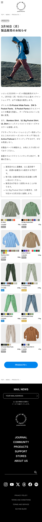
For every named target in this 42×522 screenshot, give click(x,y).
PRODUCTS (15, 14)
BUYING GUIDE (21, 509)
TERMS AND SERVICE (21, 504)
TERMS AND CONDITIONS (21, 500)
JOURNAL (21, 437)
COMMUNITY (21, 442)
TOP (2, 14)
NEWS (8, 14)
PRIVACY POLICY (21, 495)
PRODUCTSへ (21, 365)
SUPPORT (21, 451)
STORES (21, 456)
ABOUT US (21, 461)
